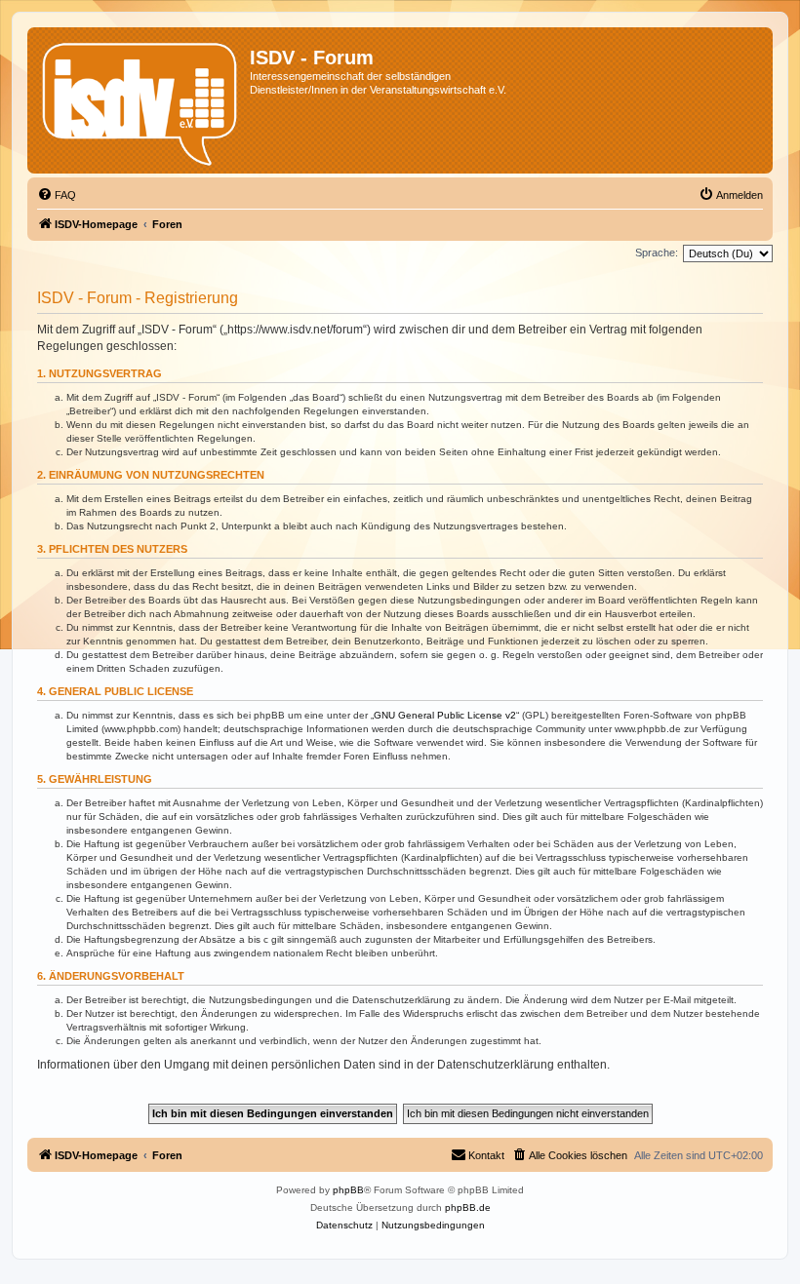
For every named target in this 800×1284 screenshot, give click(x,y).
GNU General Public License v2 (445, 715)
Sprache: (656, 252)
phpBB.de (468, 1207)
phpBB (348, 1190)
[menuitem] (56, 195)
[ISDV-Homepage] (141, 100)
